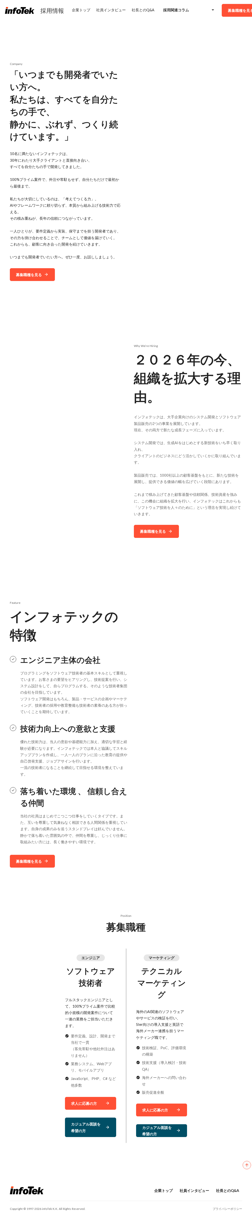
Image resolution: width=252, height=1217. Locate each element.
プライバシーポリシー (227, 1209)
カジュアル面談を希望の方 (86, 1127)
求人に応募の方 (155, 1110)
